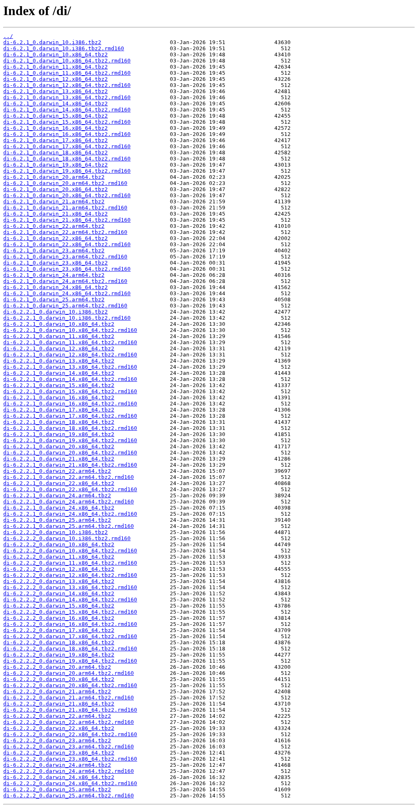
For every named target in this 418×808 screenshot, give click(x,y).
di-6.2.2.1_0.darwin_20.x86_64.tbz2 (58, 446)
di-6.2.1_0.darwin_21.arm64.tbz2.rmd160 (65, 208)
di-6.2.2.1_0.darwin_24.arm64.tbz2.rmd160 (68, 502)
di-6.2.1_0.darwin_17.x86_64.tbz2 (55, 140)
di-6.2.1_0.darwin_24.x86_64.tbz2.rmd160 (67, 293)
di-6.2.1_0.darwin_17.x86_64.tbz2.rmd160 (67, 146)
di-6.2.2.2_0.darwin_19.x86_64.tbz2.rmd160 (70, 661)
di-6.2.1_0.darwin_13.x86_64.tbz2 (55, 91)
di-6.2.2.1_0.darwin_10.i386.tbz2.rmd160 (67, 318)
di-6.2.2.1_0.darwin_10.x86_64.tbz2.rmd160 (70, 330)
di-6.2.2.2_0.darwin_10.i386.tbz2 (55, 532)
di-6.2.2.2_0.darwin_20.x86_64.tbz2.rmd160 (70, 685)
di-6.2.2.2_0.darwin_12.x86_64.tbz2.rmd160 (70, 575)
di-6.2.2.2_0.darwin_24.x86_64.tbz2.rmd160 (70, 783)
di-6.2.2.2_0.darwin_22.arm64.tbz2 (57, 716)
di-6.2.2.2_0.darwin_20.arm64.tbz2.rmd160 (68, 673)
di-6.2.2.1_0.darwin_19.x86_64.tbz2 (58, 434)
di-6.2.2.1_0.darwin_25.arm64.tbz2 (57, 520)
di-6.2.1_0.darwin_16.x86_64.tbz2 (55, 128)
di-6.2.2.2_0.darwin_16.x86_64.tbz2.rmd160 (70, 624)
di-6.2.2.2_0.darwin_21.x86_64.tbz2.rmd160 (70, 710)
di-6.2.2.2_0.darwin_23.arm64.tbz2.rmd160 (68, 746)
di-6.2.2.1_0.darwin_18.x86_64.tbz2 (58, 422)
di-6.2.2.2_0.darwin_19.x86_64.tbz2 (58, 655)
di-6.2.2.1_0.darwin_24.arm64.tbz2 (57, 495)
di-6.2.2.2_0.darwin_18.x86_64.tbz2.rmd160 (70, 649)
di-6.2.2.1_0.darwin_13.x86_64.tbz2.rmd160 (70, 367)
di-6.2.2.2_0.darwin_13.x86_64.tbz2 (58, 581)
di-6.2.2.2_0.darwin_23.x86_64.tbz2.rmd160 (70, 759)
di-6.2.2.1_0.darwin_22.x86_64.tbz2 (58, 483)
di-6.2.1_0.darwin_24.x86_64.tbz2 (55, 287)
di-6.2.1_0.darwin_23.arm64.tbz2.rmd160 (65, 257)
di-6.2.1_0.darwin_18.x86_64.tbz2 (55, 152)
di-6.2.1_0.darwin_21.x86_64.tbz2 (55, 214)
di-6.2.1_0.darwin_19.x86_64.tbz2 (55, 165)
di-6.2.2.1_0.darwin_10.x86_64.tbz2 (58, 324)
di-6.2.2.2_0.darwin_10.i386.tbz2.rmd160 (67, 538)
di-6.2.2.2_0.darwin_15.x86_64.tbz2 (58, 606)
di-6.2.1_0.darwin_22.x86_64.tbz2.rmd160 (67, 244)
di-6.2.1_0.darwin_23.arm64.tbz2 (53, 250)
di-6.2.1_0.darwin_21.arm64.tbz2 (53, 201)
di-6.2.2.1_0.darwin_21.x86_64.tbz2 (58, 459)
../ (8, 36)
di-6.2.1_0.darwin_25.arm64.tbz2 (53, 299)
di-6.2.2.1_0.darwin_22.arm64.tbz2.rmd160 (68, 477)
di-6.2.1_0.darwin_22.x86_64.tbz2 (55, 238)
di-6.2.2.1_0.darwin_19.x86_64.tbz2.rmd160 (70, 440)
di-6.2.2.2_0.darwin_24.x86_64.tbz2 (58, 777)
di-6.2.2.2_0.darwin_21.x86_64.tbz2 (58, 704)
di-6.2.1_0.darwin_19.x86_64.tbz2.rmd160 (67, 171)
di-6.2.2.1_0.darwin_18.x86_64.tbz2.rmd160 (70, 428)
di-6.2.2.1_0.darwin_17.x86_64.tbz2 (58, 410)
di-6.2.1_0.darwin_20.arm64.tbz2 (53, 177)
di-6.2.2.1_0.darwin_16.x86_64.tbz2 (58, 397)
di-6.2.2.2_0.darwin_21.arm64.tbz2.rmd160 (68, 697)
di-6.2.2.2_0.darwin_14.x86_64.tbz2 (58, 593)
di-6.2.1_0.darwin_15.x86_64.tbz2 (55, 116)
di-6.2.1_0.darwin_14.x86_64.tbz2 (55, 103)
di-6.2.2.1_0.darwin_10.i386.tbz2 (55, 312)
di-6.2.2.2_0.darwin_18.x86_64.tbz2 (58, 642)
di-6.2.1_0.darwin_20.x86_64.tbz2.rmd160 (67, 195)
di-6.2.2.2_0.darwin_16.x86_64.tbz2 (58, 618)
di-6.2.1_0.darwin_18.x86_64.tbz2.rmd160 (67, 159)
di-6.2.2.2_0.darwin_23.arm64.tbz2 (57, 740)
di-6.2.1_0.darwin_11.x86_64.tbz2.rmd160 (67, 73)
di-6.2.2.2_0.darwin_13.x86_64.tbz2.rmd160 (70, 587)
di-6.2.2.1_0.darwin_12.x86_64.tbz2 (58, 348)
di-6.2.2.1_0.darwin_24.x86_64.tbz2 (58, 508)
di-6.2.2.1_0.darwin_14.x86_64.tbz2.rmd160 (70, 379)
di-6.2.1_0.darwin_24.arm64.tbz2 (53, 275)
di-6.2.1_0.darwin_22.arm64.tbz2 (53, 226)
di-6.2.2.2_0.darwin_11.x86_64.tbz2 (58, 557)
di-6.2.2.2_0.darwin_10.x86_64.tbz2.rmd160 (70, 551)
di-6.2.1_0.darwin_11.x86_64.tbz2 (55, 67)
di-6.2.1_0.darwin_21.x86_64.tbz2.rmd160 (67, 220)
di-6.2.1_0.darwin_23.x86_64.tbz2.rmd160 (67, 269)
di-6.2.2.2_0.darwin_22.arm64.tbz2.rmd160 (68, 722)
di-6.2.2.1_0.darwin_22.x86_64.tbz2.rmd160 (70, 489)
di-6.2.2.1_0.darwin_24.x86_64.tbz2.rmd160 (70, 514)
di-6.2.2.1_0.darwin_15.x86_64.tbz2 (58, 385)
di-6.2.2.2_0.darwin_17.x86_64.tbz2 (58, 630)
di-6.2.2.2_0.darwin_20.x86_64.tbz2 (58, 679)
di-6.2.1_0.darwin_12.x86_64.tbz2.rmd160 (67, 85)
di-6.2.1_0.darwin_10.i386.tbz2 (52, 42)
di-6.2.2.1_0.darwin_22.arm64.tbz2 (57, 471)
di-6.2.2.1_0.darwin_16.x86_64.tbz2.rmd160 (70, 404)
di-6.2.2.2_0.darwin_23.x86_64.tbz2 (58, 753)
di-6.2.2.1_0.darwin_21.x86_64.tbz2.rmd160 (70, 465)
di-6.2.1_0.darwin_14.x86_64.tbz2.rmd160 (67, 110)
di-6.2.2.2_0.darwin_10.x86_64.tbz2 (58, 544)
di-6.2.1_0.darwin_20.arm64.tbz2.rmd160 (65, 183)
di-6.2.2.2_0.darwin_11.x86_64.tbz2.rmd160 (70, 563)
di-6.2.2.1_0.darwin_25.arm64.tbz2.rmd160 (68, 526)
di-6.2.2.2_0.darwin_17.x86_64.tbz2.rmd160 (70, 636)
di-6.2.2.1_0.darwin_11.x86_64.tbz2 (58, 336)
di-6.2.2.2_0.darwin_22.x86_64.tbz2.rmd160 (70, 734)
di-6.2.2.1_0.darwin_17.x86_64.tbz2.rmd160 (70, 416)
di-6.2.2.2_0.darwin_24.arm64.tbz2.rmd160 (68, 771)
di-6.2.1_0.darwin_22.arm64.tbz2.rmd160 (65, 232)
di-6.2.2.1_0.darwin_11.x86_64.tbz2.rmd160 (70, 342)
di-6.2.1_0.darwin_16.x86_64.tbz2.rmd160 (67, 134)
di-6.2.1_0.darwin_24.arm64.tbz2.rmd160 (65, 281)
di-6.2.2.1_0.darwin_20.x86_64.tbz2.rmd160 (70, 453)
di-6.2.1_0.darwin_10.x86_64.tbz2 (55, 54)
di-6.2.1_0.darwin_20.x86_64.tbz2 (55, 189)
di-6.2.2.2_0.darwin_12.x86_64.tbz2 (58, 569)
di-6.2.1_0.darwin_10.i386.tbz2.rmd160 (63, 48)
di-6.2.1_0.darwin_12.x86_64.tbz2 (55, 79)
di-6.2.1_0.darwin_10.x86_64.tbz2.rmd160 (67, 61)
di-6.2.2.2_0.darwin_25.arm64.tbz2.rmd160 (68, 795)
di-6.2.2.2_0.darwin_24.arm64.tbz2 (57, 765)
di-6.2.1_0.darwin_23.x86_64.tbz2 (55, 263)
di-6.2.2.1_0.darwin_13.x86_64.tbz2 (58, 361)
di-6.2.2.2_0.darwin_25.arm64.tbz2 (57, 789)
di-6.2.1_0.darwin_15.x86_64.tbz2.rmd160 (67, 122)
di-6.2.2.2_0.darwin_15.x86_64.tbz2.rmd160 (70, 612)
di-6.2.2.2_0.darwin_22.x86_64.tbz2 (58, 728)
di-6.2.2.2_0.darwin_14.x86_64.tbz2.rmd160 (70, 600)
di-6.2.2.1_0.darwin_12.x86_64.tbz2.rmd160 (70, 355)
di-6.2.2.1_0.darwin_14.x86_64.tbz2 (58, 373)
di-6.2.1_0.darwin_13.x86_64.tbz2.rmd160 (67, 97)
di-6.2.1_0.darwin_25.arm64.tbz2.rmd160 (65, 306)
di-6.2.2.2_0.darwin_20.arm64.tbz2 (57, 667)
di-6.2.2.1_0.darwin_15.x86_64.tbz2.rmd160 (70, 391)
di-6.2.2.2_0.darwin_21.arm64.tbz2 (57, 691)
